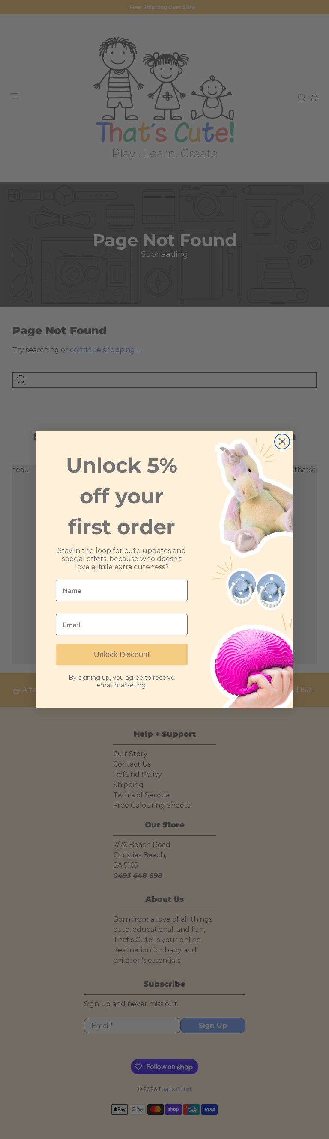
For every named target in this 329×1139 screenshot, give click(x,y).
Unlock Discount (122, 654)
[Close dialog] (282, 441)
